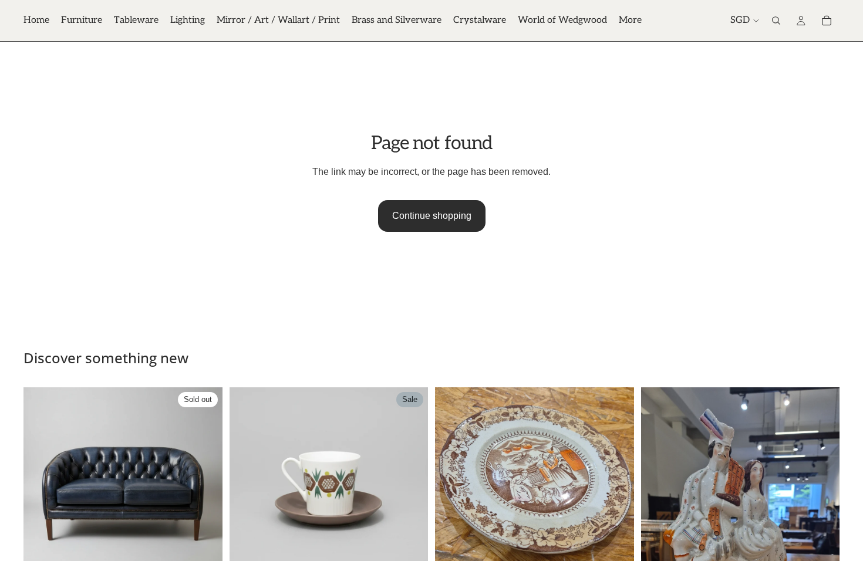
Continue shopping (431, 216)
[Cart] (827, 20)
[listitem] (630, 20)
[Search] (776, 20)
